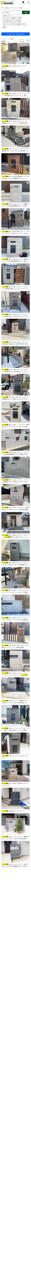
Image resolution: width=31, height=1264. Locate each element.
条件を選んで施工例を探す (16, 34)
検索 (26, 12)
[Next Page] (28, 40)
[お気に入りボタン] (27, 44)
